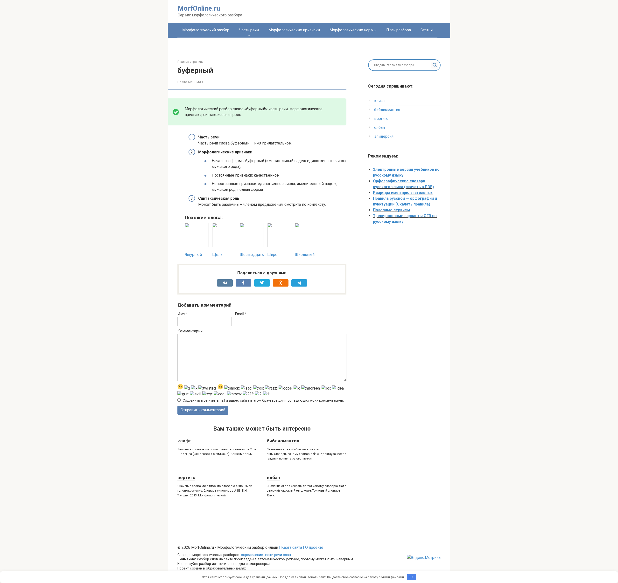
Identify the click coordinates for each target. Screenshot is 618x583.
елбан (273, 477)
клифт (184, 441)
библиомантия (283, 441)
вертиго (186, 477)
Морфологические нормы (353, 30)
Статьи (427, 30)
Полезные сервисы (391, 210)
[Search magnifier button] (434, 65)
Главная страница (190, 61)
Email (241, 314)
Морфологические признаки (294, 30)
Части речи (249, 30)
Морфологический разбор (205, 30)
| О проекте (312, 547)
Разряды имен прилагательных (403, 192)
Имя (182, 314)
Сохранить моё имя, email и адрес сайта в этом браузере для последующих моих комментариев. (263, 400)
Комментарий (190, 331)
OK (411, 577)
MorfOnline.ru (199, 8)
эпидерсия (383, 136)
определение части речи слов (266, 555)
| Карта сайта (290, 547)
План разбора (398, 30)
